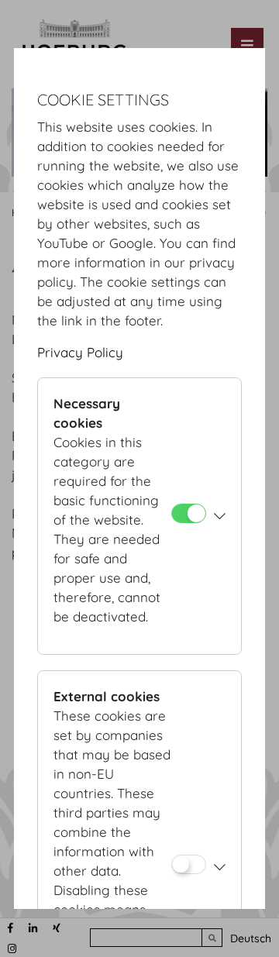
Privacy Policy (80, 352)
